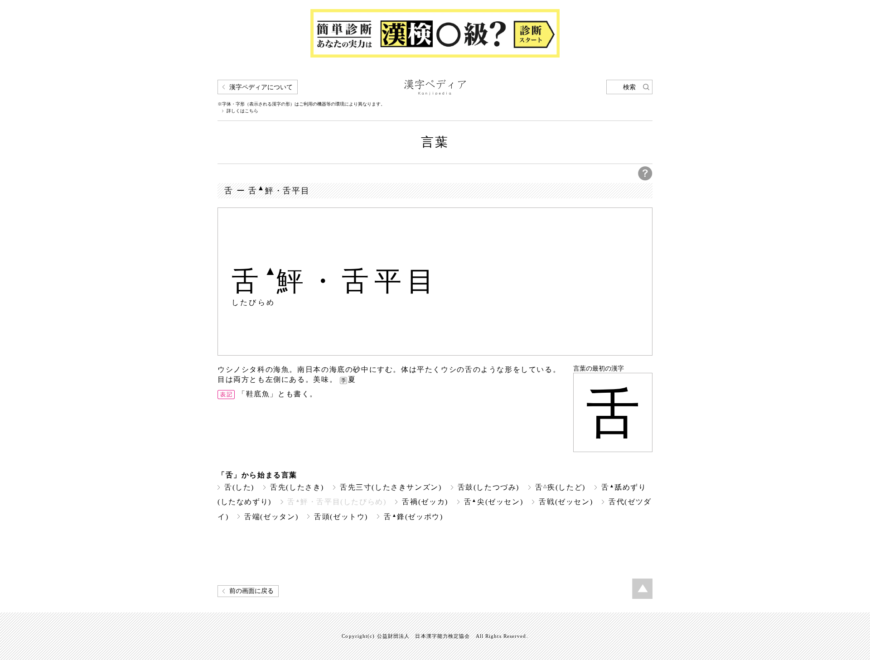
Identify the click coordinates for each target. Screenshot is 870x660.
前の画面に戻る (251, 591)
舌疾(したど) (560, 487)
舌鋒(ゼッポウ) (413, 516)
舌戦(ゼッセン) (566, 502)
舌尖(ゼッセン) (493, 502)
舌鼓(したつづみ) (489, 487)
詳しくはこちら (242, 111)
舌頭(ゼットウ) (341, 516)
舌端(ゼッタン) (271, 516)
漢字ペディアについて (261, 87)
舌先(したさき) (297, 487)
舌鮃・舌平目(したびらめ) (337, 502)
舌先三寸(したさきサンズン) (391, 487)
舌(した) (239, 487)
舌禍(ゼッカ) (425, 502)
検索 (629, 87)
